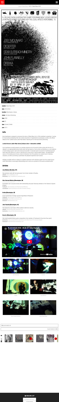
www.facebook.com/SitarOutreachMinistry (17, 187)
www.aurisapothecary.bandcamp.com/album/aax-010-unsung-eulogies (25, 220)
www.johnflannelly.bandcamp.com (16, 211)
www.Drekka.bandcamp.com (15, 199)
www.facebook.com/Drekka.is (14, 197)
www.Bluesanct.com (12, 200)
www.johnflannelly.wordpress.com (15, 209)
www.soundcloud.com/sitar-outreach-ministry (19, 188)
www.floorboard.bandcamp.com (16, 221)
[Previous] (31, 338)
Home (19, 6)
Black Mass (25, 6)
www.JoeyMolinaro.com (12, 175)
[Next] (56, 338)
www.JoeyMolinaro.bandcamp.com (16, 176)
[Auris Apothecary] (2, 2)
